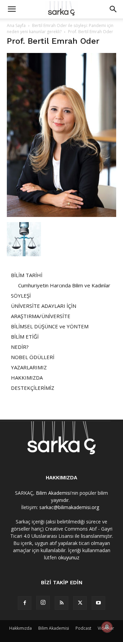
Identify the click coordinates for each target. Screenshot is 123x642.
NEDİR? (20, 346)
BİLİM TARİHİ (26, 275)
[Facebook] (24, 603)
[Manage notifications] (106, 626)
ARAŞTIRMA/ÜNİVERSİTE (40, 316)
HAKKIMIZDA (27, 377)
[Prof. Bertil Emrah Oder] (61, 215)
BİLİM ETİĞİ (25, 336)
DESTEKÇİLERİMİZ (32, 387)
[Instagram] (43, 603)
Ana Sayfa (16, 25)
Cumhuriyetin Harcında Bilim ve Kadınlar (64, 285)
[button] (12, 9)
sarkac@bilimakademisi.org (69, 507)
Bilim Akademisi (53, 493)
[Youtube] (98, 603)
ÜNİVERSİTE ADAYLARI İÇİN (43, 305)
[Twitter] (80, 603)
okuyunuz (68, 557)
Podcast (83, 628)
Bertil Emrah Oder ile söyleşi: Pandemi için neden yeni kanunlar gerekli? (60, 29)
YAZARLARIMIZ (29, 367)
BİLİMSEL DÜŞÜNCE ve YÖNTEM (49, 326)
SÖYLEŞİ (21, 295)
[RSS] (61, 603)
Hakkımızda (20, 628)
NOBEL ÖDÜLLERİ (32, 357)
